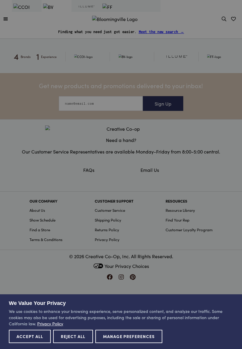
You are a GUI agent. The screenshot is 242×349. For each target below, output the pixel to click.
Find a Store (40, 229)
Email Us (149, 170)
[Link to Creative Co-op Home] (121, 128)
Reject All (73, 336)
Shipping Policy (108, 220)
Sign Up (163, 103)
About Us (37, 210)
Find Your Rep (177, 220)
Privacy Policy (107, 239)
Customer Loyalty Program (189, 229)
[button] (6, 18)
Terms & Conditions (46, 239)
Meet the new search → (161, 32)
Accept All (30, 336)
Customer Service (110, 210)
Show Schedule (42, 220)
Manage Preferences (129, 336)
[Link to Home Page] (115, 18)
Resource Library (180, 210)
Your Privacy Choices (126, 266)
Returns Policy (107, 229)
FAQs (88, 170)
